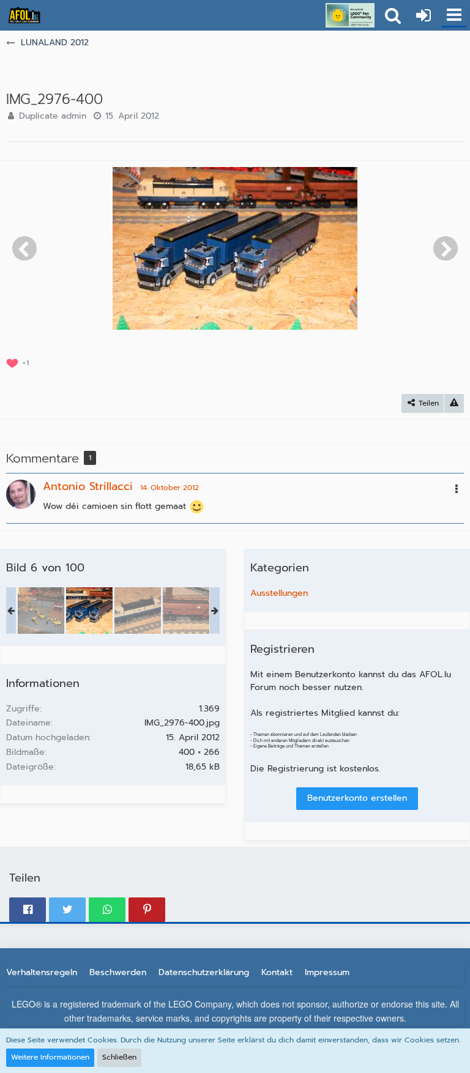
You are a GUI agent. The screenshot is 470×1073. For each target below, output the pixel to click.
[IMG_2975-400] (41, 610)
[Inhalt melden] (454, 403)
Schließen (119, 1057)
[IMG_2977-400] (137, 610)
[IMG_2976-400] (89, 610)
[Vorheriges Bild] (24, 248)
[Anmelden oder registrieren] (423, 15)
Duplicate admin (52, 116)
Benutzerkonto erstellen (357, 798)
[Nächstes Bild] (445, 248)
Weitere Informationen (50, 1057)
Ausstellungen (279, 593)
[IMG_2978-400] (186, 610)
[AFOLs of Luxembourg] (24, 15)
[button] (454, 15)
